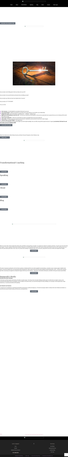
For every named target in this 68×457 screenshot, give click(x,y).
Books (42, 4)
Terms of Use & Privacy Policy (35, 455)
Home (11, 4)
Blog (37, 4)
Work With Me (24, 4)
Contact (48, 4)
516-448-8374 (16, 452)
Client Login (55, 4)
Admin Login (27, 455)
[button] (26, 434)
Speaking (31, 4)
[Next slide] (1, 434)
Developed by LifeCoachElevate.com (47, 455)
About (17, 4)
